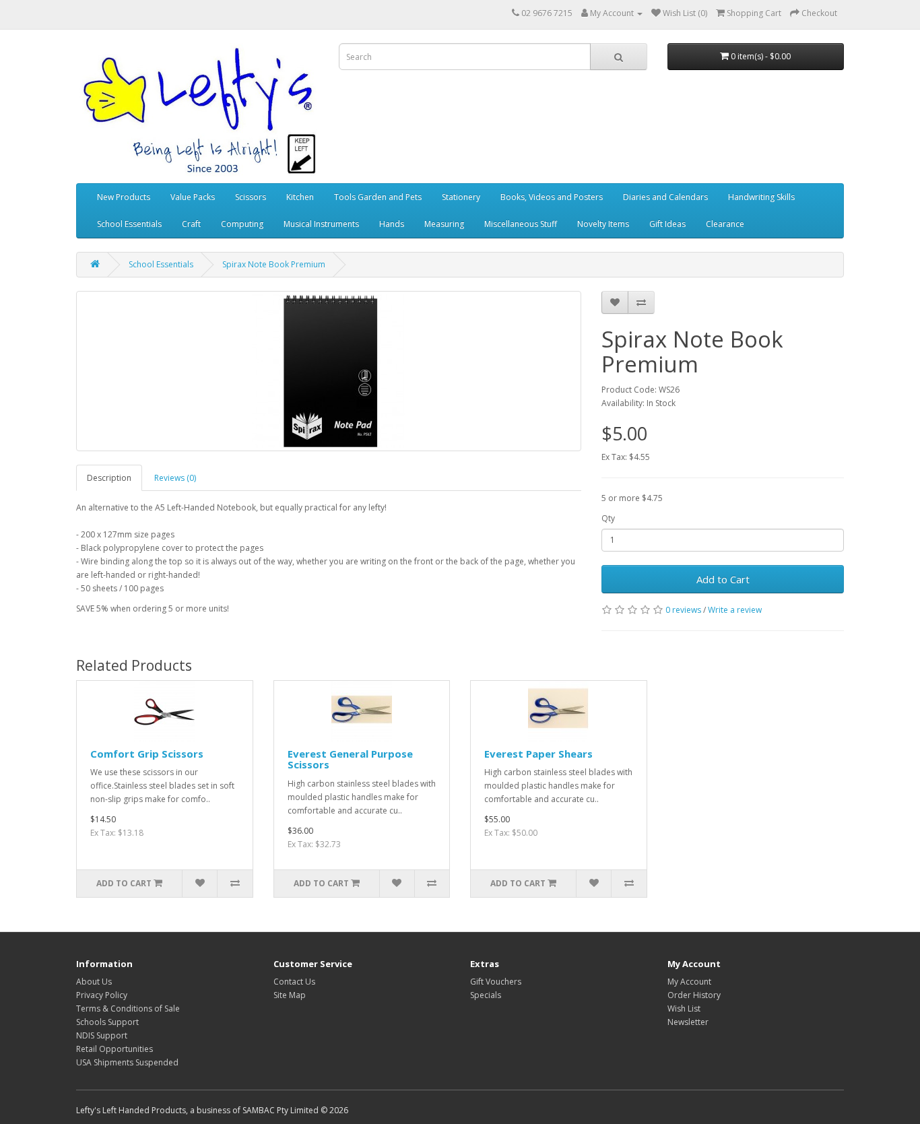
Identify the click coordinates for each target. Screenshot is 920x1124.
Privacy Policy (101, 995)
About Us (94, 981)
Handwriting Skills (761, 197)
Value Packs (192, 197)
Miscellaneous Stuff (520, 224)
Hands (391, 224)
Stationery (461, 197)
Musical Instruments (321, 224)
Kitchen (300, 197)
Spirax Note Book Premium (273, 264)
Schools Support (107, 1022)
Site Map (289, 995)
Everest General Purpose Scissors (350, 759)
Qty (608, 518)
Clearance (725, 224)
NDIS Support (101, 1035)
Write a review (735, 610)
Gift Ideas (667, 224)
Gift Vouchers (495, 981)
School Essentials (129, 224)
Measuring (444, 224)
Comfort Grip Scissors (146, 753)
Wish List (683, 1008)
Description (109, 478)
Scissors (250, 197)
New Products (123, 197)
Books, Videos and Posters (551, 197)
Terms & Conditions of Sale (128, 1008)
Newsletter (688, 1022)
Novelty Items (603, 224)
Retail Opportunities (114, 1049)
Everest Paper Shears (538, 753)
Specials (485, 995)
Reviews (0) (175, 478)
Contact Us (294, 981)
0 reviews (683, 610)
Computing (242, 224)
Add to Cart (723, 579)
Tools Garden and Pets (378, 197)
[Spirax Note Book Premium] (328, 371)
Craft (191, 224)
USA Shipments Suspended (127, 1062)
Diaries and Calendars (665, 197)
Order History (694, 995)
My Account (689, 981)
